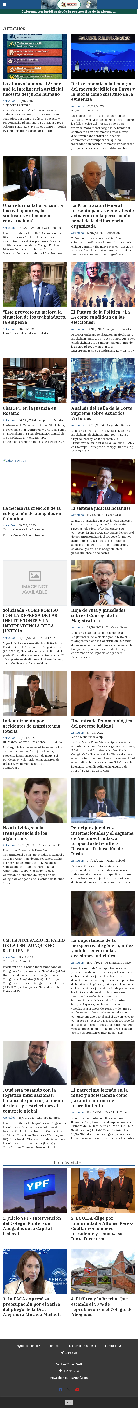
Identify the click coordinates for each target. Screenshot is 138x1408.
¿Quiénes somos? (28, 1346)
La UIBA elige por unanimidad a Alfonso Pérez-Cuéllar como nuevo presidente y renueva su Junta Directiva (102, 1228)
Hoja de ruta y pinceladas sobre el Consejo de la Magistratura (98, 615)
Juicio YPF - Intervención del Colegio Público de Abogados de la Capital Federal (32, 1225)
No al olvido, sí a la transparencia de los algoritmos (25, 833)
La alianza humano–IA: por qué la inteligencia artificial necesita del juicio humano (33, 89)
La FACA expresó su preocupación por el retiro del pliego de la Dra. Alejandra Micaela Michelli (32, 1306)
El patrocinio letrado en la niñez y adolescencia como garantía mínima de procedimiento (99, 1097)
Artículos (9, 101)
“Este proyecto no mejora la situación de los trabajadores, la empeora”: (34, 317)
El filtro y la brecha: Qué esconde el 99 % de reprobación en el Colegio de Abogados (102, 1306)
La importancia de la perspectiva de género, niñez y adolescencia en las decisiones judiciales (102, 948)
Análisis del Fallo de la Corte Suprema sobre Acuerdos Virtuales (101, 413)
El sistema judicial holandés (101, 508)
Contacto (54, 1346)
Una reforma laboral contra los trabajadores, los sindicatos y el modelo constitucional (33, 213)
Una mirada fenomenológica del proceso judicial (101, 723)
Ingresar (71, 1353)
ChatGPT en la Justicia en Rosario (29, 410)
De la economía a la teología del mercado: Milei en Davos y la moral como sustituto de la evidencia (103, 91)
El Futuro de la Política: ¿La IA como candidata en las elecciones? (100, 317)
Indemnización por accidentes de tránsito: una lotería (31, 726)
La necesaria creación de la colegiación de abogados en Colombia (32, 513)
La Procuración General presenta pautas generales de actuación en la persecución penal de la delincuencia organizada (102, 215)
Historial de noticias (82, 1346)
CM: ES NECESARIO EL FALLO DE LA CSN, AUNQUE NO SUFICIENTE (34, 945)
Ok (69, 1402)
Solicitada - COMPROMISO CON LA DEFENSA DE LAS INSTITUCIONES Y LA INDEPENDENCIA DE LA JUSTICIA (30, 620)
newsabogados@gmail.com (69, 1378)
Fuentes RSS (113, 1346)
